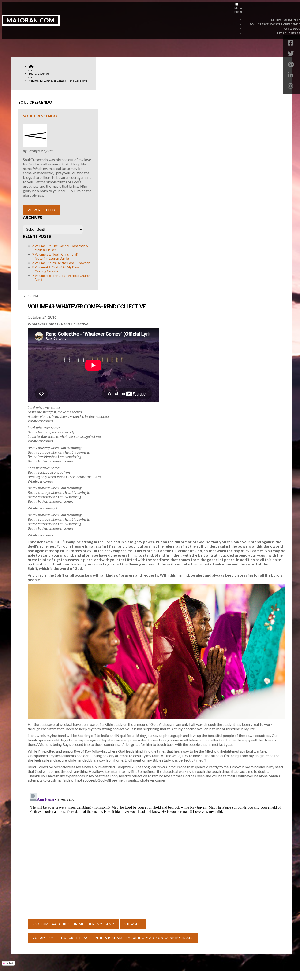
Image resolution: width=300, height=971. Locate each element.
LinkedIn (292, 75)
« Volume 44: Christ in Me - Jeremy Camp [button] (73, 924)
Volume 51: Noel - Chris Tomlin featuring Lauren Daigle (57, 256)
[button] (41, 210)
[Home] (31, 66)
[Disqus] (156, 849)
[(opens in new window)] (8, 964)
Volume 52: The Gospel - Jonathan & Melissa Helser (61, 248)
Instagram (292, 86)
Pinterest (292, 64)
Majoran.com (31, 20)
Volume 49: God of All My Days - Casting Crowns (58, 269)
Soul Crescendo (40, 116)
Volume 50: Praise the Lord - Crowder (62, 263)
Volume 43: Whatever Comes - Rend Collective (87, 306)
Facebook (292, 43)
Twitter (292, 54)
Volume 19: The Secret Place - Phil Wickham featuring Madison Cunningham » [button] (112, 938)
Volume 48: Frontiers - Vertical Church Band (62, 278)
